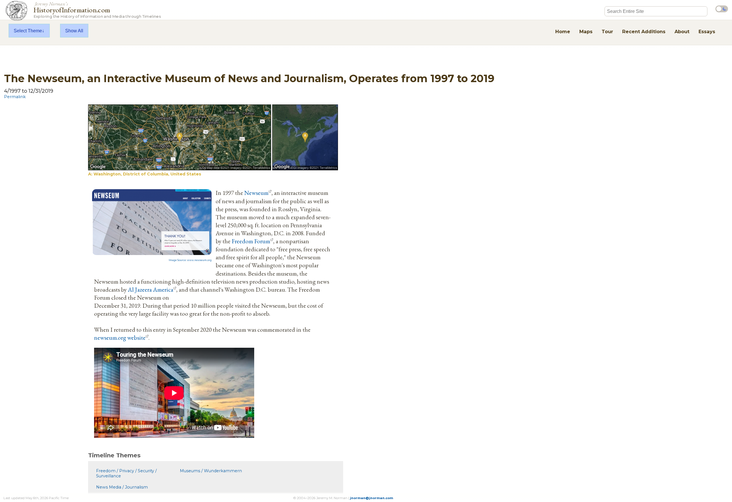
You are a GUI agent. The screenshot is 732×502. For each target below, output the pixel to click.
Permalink (15, 96)
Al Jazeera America (150, 289)
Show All (74, 30)
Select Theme (28, 30)
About (682, 31)
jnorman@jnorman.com (371, 498)
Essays (707, 31)
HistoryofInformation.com (97, 10)
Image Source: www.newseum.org (190, 260)
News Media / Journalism (122, 487)
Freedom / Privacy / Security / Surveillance (126, 473)
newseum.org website (120, 337)
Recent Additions (643, 31)
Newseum (256, 193)
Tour (607, 31)
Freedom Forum (251, 241)
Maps (585, 31)
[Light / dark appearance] (721, 8)
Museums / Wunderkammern (211, 470)
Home (562, 31)
